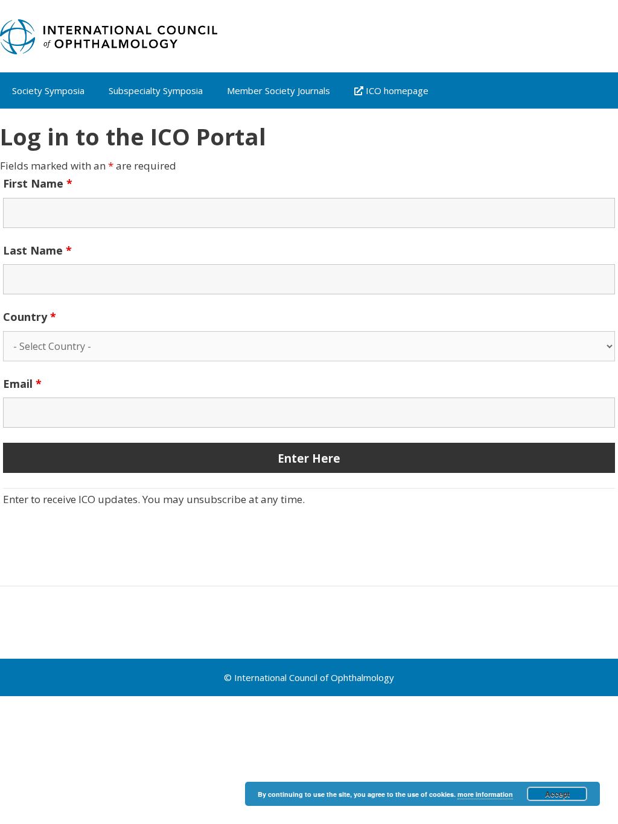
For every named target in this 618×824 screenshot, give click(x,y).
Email (22, 383)
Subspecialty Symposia (156, 90)
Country (29, 316)
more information (485, 794)
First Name (37, 183)
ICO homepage (395, 90)
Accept (557, 793)
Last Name (37, 250)
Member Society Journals (278, 90)
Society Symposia (48, 90)
